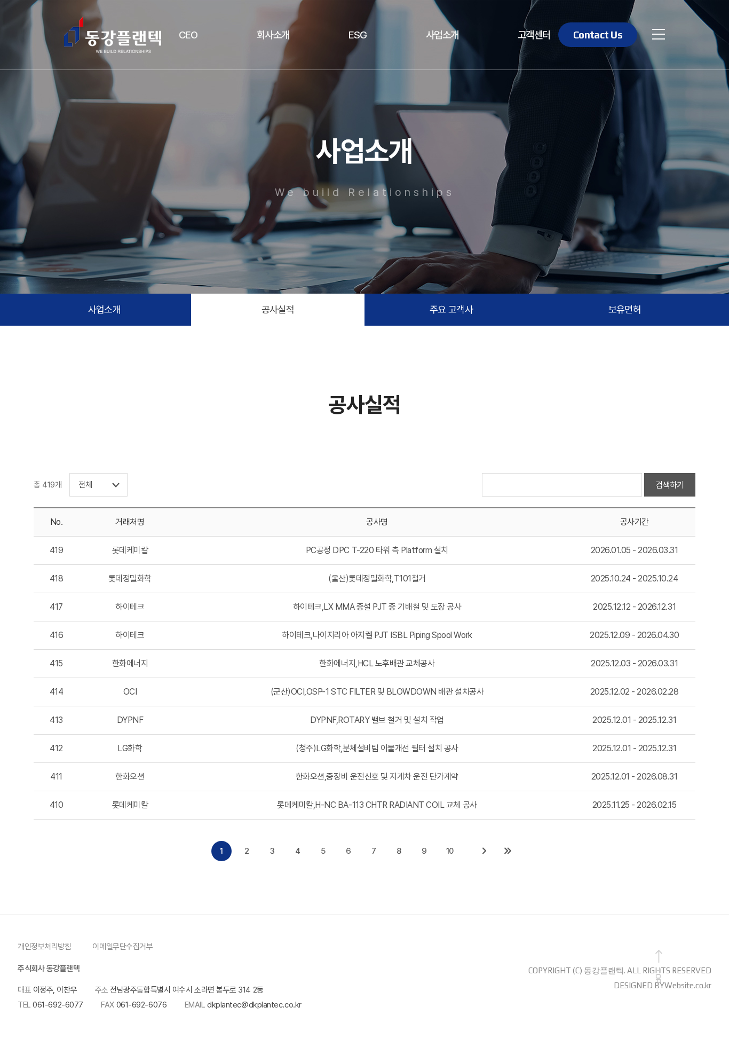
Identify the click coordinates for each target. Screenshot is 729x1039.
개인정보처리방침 (44, 946)
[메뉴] (658, 33)
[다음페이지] (484, 851)
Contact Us (597, 35)
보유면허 (624, 309)
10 (450, 851)
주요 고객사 (451, 309)
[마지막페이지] (507, 851)
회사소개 (273, 35)
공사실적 (278, 309)
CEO (188, 35)
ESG (357, 35)
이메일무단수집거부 (122, 946)
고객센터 (534, 35)
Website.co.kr (687, 985)
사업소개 (442, 35)
